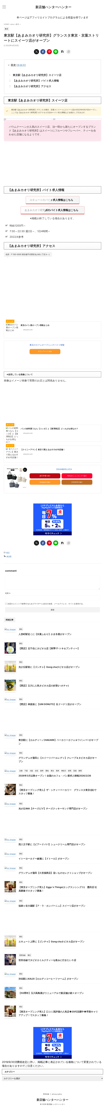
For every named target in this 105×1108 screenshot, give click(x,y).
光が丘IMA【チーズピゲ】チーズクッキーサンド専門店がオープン (53, 808)
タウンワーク (43, 351)
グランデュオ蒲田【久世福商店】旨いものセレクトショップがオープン (55, 873)
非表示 (21, 65)
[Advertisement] (52, 166)
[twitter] (36, 51)
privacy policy (57, 1094)
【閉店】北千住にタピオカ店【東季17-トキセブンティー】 (49, 648)
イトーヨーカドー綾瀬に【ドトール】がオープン (44, 858)
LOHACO (74, 482)
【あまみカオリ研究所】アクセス (32, 86)
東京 (8, 553)
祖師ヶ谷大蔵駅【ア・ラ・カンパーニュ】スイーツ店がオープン (52, 905)
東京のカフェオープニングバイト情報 (47, 345)
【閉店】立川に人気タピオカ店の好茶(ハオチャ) (44, 685)
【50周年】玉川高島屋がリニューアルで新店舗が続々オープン (51, 993)
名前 (7, 593)
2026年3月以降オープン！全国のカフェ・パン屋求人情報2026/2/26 (55, 775)
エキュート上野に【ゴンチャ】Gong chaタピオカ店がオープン (52, 941)
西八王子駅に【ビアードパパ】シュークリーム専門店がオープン (52, 844)
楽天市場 (43, 476)
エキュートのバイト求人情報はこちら (51, 199)
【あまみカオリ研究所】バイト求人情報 (36, 80)
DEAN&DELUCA (64, 469)
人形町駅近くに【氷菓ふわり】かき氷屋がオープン (45, 634)
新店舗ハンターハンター (53, 7)
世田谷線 (46, 1094)
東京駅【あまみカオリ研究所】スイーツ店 (37, 75)
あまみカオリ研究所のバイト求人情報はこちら (51, 210)
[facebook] (42, 51)
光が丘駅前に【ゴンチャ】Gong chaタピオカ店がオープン (49, 667)
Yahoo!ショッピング (75, 476)
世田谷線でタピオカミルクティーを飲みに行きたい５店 (47, 960)
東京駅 (9, 556)
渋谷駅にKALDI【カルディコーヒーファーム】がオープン (48, 978)
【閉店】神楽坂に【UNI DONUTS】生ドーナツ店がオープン (50, 704)
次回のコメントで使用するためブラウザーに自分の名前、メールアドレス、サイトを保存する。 (46, 604)
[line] (55, 51)
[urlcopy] (68, 51)
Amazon (43, 482)
